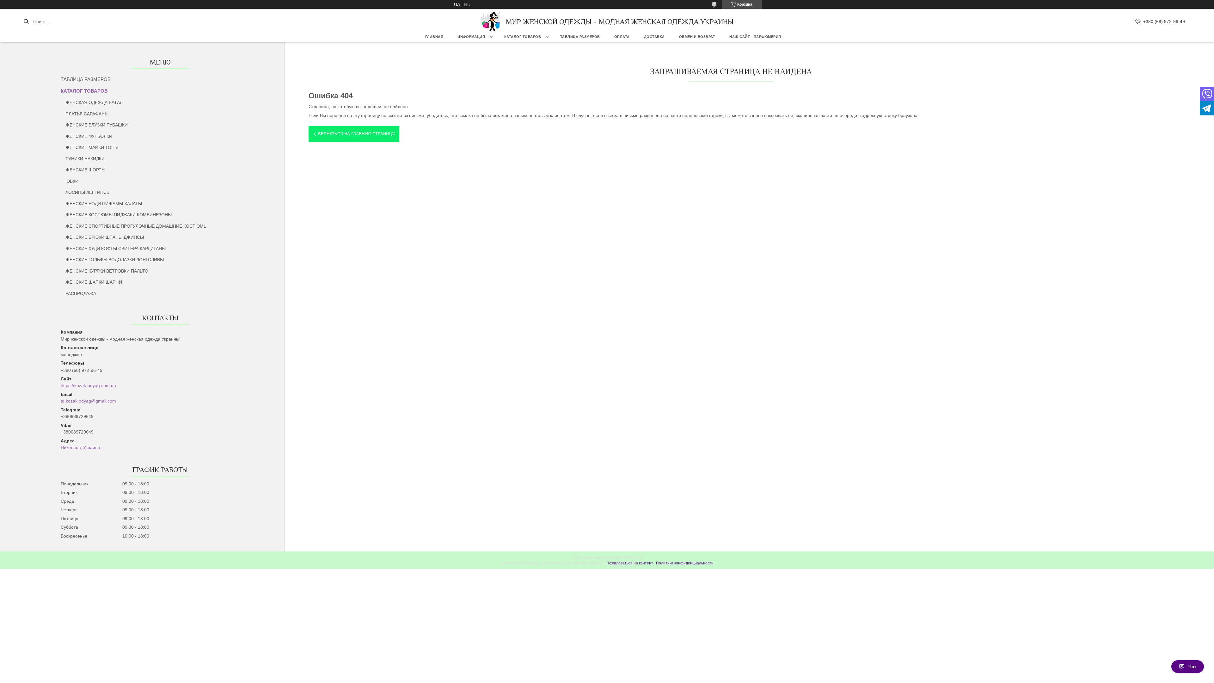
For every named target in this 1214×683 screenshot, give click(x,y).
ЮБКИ (71, 181)
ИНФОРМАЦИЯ (471, 37)
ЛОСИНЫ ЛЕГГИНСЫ (87, 192)
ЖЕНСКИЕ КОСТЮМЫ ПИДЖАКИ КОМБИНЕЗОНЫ (118, 214)
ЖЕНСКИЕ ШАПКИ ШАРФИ (93, 282)
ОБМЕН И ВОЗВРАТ (697, 37)
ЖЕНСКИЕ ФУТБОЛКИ (88, 136)
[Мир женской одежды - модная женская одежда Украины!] (490, 21)
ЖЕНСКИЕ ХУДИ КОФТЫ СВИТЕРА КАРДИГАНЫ (115, 248)
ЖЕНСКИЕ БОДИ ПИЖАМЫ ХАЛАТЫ (103, 203)
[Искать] (26, 21)
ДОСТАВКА (654, 37)
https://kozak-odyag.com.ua (88, 385)
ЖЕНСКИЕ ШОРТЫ (85, 169)
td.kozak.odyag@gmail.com (88, 400)
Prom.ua (635, 557)
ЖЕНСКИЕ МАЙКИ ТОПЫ (91, 147)
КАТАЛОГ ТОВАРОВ (522, 37)
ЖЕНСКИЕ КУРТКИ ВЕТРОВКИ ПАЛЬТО (106, 271)
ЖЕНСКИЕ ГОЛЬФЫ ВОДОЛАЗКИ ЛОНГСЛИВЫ (114, 259)
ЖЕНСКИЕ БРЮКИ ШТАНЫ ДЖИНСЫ (104, 237)
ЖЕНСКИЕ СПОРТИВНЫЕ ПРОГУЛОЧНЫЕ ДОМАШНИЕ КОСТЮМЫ (136, 226)
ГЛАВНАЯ (434, 37)
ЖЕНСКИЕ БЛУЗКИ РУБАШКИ (96, 124)
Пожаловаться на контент (629, 563)
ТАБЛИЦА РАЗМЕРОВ (580, 37)
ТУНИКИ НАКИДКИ (85, 158)
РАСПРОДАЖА (80, 293)
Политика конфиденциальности (685, 563)
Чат (1192, 666)
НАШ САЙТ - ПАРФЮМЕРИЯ (755, 37)
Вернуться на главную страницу (356, 134)
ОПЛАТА (622, 37)
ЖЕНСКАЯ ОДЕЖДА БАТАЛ (94, 102)
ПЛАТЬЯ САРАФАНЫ (86, 113)
